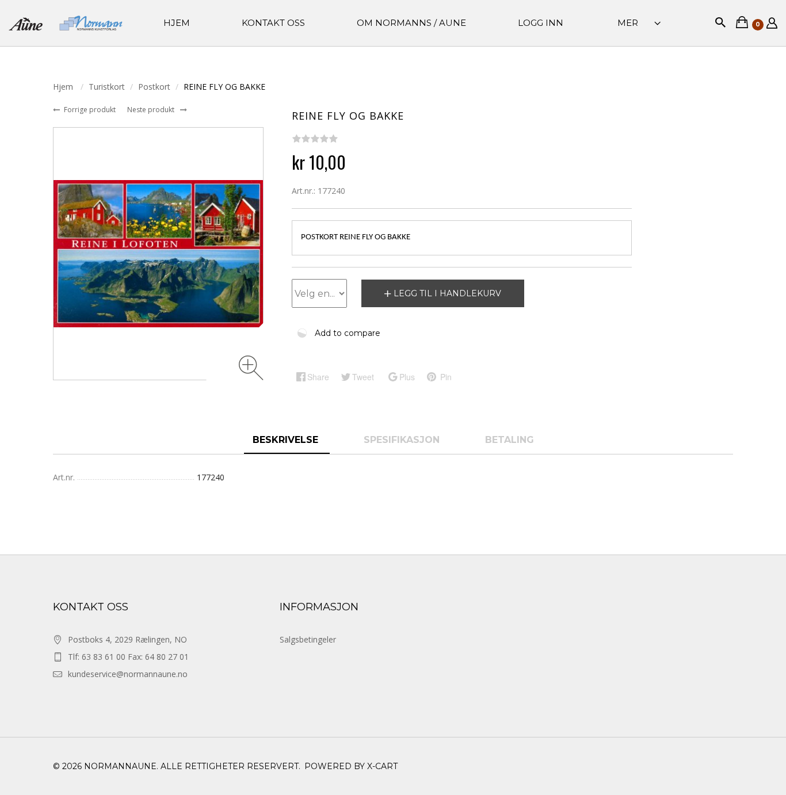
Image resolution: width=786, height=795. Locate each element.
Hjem (64, 86)
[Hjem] (66, 23)
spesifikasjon (403, 439)
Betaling (509, 439)
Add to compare (347, 333)
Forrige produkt (90, 109)
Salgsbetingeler (308, 639)
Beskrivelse (287, 439)
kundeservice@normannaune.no (128, 673)
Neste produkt (151, 109)
